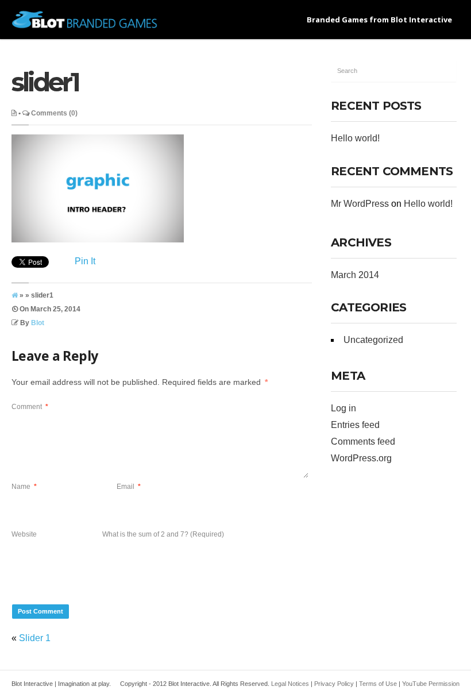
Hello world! (355, 138)
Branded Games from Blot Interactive (379, 19)
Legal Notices (290, 683)
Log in (343, 408)
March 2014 (355, 275)
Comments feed (363, 441)
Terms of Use (378, 683)
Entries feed (355, 425)
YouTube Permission (431, 683)
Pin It (85, 261)
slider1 (45, 82)
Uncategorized (373, 340)
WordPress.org (361, 458)
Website (24, 534)
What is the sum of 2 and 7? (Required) (163, 534)
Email (129, 487)
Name (24, 487)
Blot (37, 323)
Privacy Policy (334, 683)
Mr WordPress (360, 204)
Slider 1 (35, 638)
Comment (29, 407)
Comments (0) (54, 113)
